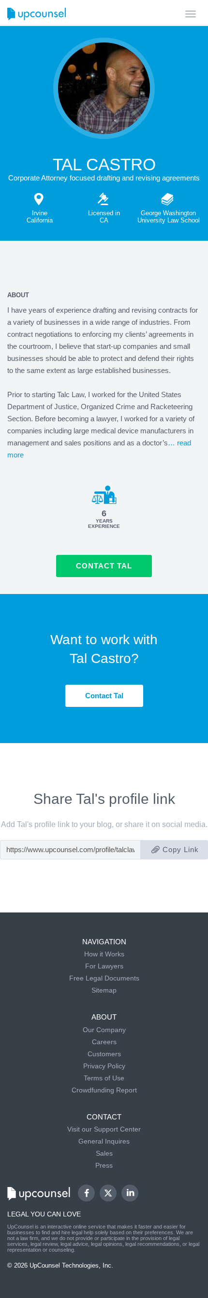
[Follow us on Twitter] (108, 1193)
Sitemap (104, 990)
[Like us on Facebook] (86, 1193)
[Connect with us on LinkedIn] (129, 1193)
